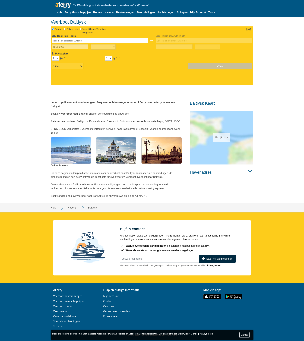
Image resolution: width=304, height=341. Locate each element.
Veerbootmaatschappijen (68, 301)
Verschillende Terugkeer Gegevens (94, 31)
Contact (108, 301)
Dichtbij (244, 335)
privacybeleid (205, 333)
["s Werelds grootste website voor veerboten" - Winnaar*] (63, 5)
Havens (109, 12)
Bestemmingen (125, 12)
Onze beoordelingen (65, 316)
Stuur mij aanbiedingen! (219, 258)
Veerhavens (60, 311)
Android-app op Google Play (233, 296)
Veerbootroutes (62, 306)
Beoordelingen (146, 12)
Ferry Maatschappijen (78, 12)
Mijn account (111, 296)
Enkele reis (72, 29)
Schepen (182, 12)
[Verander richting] (151, 42)
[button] (211, 12)
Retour (58, 29)
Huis (59, 12)
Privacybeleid (214, 265)
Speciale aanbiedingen (66, 321)
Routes (97, 12)
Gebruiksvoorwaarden (116, 311)
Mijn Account (198, 12)
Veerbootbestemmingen (67, 296)
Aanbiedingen (165, 12)
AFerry (57, 290)
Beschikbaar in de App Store (212, 296)
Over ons (108, 306)
